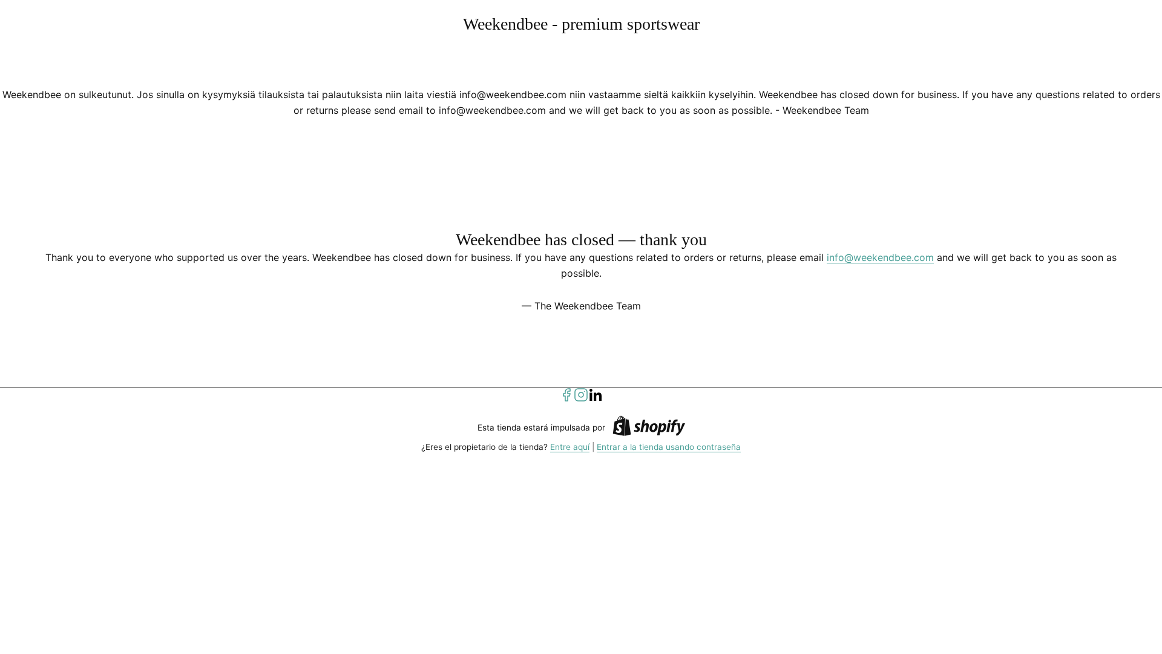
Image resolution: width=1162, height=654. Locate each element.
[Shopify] (648, 427)
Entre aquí (569, 447)
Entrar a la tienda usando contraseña (669, 447)
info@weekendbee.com (880, 257)
